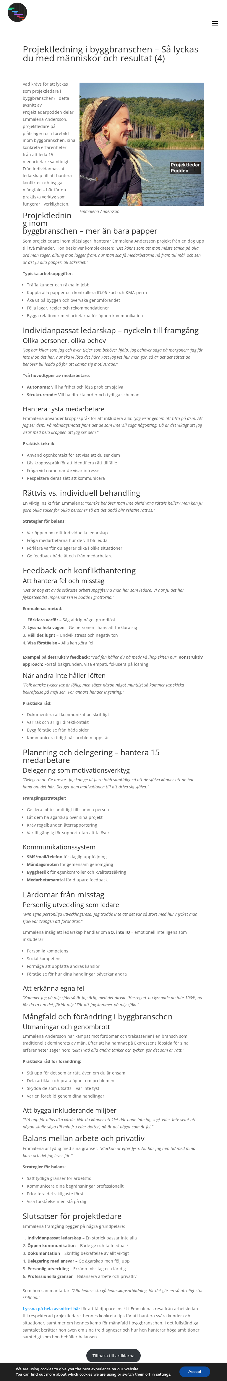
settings (163, 1374)
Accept (194, 1371)
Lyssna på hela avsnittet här (51, 1308)
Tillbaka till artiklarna (113, 1355)
